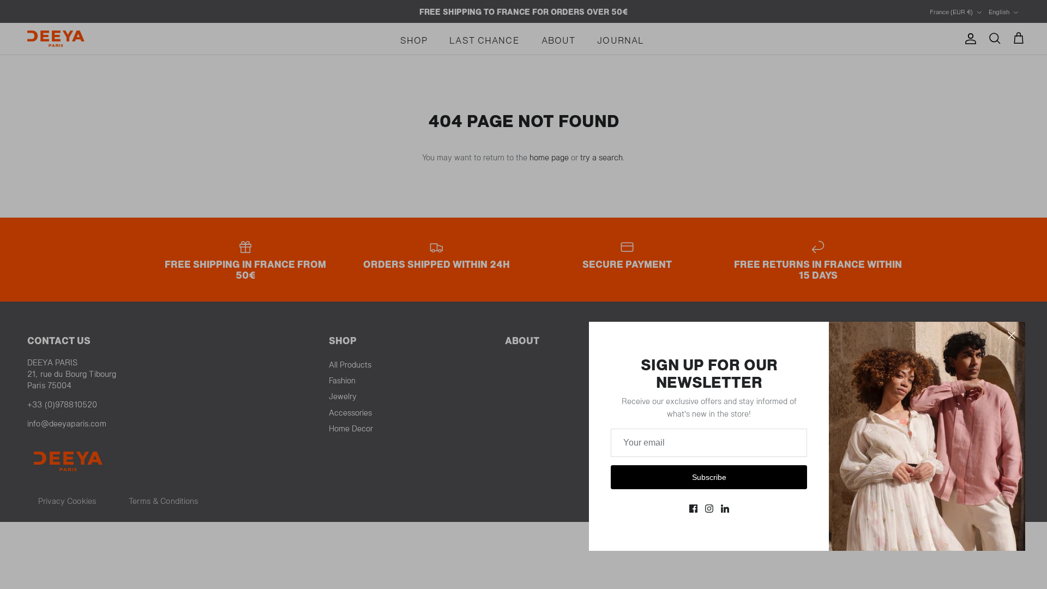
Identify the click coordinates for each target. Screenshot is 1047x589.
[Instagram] (709, 508)
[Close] (1012, 335)
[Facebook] (693, 508)
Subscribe (709, 477)
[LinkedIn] (725, 508)
